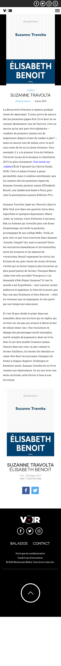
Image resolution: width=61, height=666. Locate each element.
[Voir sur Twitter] (43, 3)
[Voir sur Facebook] (36, 3)
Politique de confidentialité (30, 553)
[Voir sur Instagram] (49, 3)
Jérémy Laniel (22, 101)
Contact (41, 543)
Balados (19, 543)
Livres (30, 90)
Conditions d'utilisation (30, 557)
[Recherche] (55, 3)
